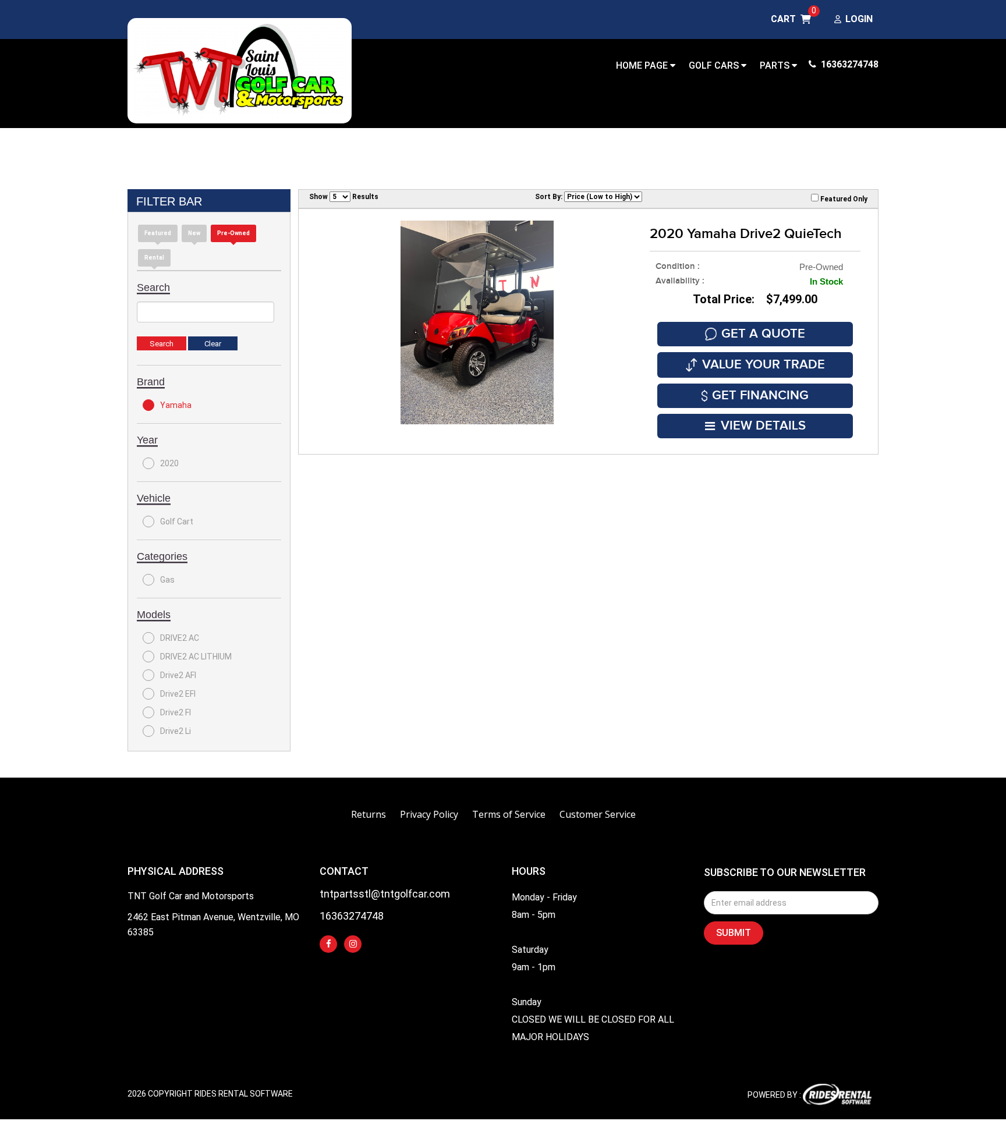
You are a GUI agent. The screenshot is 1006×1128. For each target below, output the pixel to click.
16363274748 (849, 64)
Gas (167, 579)
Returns (368, 814)
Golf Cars (715, 65)
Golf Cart (176, 521)
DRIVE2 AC (179, 638)
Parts (776, 65)
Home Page (643, 65)
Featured (157, 233)
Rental (154, 257)
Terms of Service (508, 814)
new (194, 233)
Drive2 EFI (178, 693)
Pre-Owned (233, 233)
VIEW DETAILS (763, 426)
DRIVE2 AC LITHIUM (196, 656)
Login (859, 19)
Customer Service (597, 814)
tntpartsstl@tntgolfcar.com (385, 894)
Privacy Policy (429, 814)
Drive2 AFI (178, 675)
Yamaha (176, 405)
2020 (169, 463)
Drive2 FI (175, 712)
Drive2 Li (175, 731)
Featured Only (843, 199)
